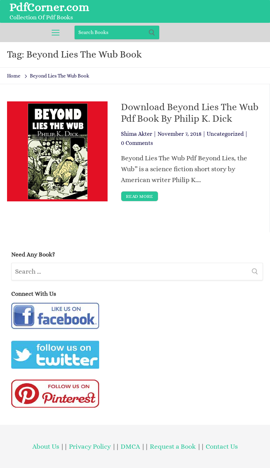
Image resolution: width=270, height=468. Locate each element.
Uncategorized (225, 134)
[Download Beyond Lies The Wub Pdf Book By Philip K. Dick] (57, 151)
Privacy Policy (90, 446)
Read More (139, 196)
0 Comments (137, 143)
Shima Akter (136, 134)
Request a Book (173, 446)
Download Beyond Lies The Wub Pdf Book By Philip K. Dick (189, 112)
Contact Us (222, 446)
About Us (45, 446)
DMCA (130, 446)
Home (13, 76)
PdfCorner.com (49, 7)
